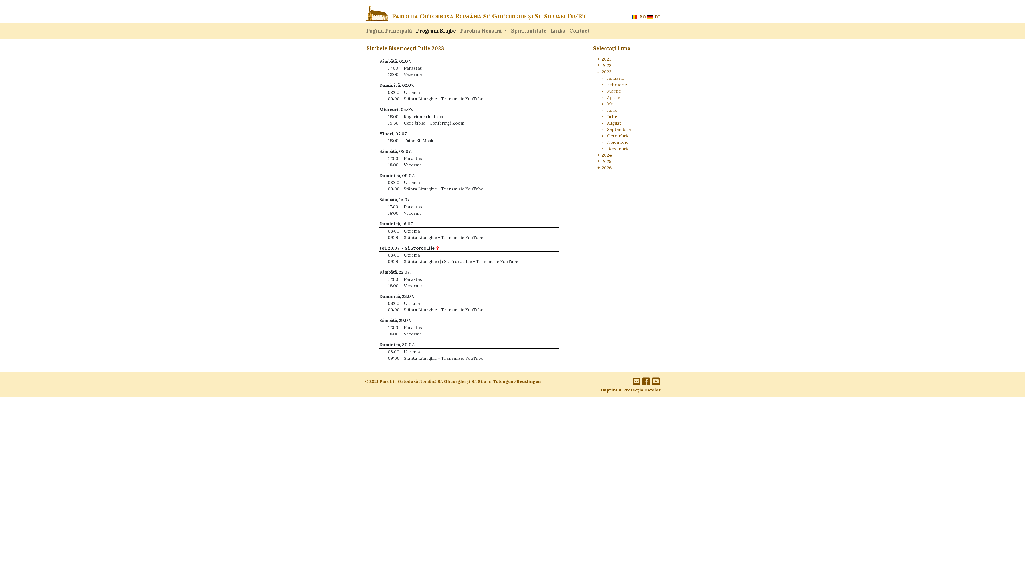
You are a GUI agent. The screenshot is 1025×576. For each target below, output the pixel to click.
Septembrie (619, 129)
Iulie (612, 116)
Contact (579, 30)
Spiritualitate (528, 30)
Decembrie (618, 148)
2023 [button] (607, 71)
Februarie (617, 84)
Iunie (612, 110)
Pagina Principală (389, 30)
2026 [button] (607, 167)
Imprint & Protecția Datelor (631, 390)
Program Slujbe (436, 30)
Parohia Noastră (481, 30)
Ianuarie (615, 78)
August (614, 123)
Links (558, 30)
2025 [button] (606, 161)
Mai (610, 103)
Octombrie (618, 135)
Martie (614, 91)
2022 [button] (607, 65)
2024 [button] (607, 155)
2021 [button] (606, 59)
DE (657, 16)
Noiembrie (618, 142)
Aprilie (613, 97)
